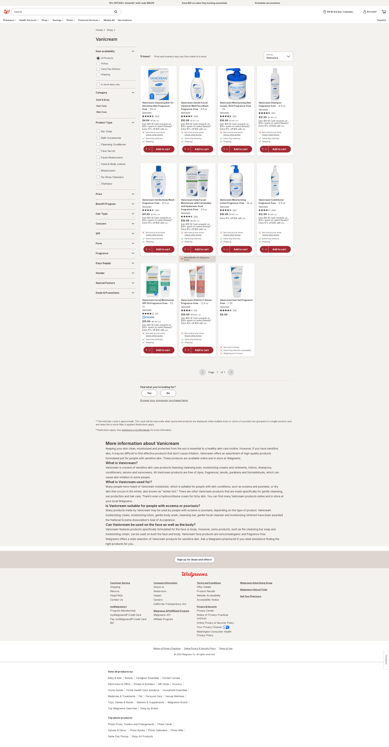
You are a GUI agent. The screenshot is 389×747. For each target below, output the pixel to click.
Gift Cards (163, 684)
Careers (158, 599)
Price (99, 193)
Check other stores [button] (159, 135)
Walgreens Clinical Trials (253, 589)
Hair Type (102, 213)
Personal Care (154, 696)
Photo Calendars (157, 730)
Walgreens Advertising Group (256, 583)
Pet (140, 696)
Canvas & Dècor (117, 730)
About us (158, 586)
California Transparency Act (169, 603)
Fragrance (102, 253)
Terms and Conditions (209, 583)
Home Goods (115, 690)
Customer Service (120, 583)
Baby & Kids (115, 678)
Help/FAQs (116, 595)
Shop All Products (142, 736)
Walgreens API (162, 614)
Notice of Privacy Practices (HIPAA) (212, 616)
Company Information (165, 583)
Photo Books (137, 730)
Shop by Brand (149, 708)
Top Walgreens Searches (122, 708)
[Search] (117, 11)
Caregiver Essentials (147, 678)
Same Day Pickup (118, 736)
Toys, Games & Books (120, 702)
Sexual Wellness (174, 696)
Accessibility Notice (208, 599)
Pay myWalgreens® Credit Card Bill (128, 621)
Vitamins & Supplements (150, 702)
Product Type (104, 122)
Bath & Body (102, 100)
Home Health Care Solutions (142, 690)
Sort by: (269, 55)
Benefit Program (106, 203)
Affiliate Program (163, 619)
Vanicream (146, 112)
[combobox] (62, 11)
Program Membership (123, 610)
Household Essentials (175, 690)
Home (99, 29)
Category (101, 92)
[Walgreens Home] (7, 12)
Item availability (105, 51)
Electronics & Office (119, 684)
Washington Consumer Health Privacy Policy (214, 633)
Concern (101, 223)
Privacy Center (205, 610)
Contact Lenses (171, 678)
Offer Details (204, 586)
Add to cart (163, 149)
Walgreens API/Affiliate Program (171, 611)
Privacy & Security (207, 606)
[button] (369, 11)
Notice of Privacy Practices (167, 648)
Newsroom (159, 591)
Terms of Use (225, 648)
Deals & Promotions (107, 292)
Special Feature (105, 282)
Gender (100, 273)
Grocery (177, 684)
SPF (98, 233)
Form (99, 243)
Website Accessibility (208, 595)
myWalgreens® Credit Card (125, 614)
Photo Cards (164, 724)
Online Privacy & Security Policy (215, 622)
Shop (110, 29)
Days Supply (103, 263)
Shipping (115, 586)
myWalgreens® (118, 606)
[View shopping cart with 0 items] (384, 11)
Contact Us (116, 599)
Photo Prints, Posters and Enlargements (131, 724)
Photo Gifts (176, 730)
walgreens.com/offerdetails (136, 430)
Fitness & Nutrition (144, 684)
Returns (114, 591)
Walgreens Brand (177, 702)
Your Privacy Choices (209, 627)
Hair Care (101, 106)
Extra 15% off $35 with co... (155, 129)
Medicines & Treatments (121, 696)
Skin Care (101, 112)
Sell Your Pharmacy (250, 596)
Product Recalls (206, 591)
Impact (157, 595)
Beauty (129, 678)
